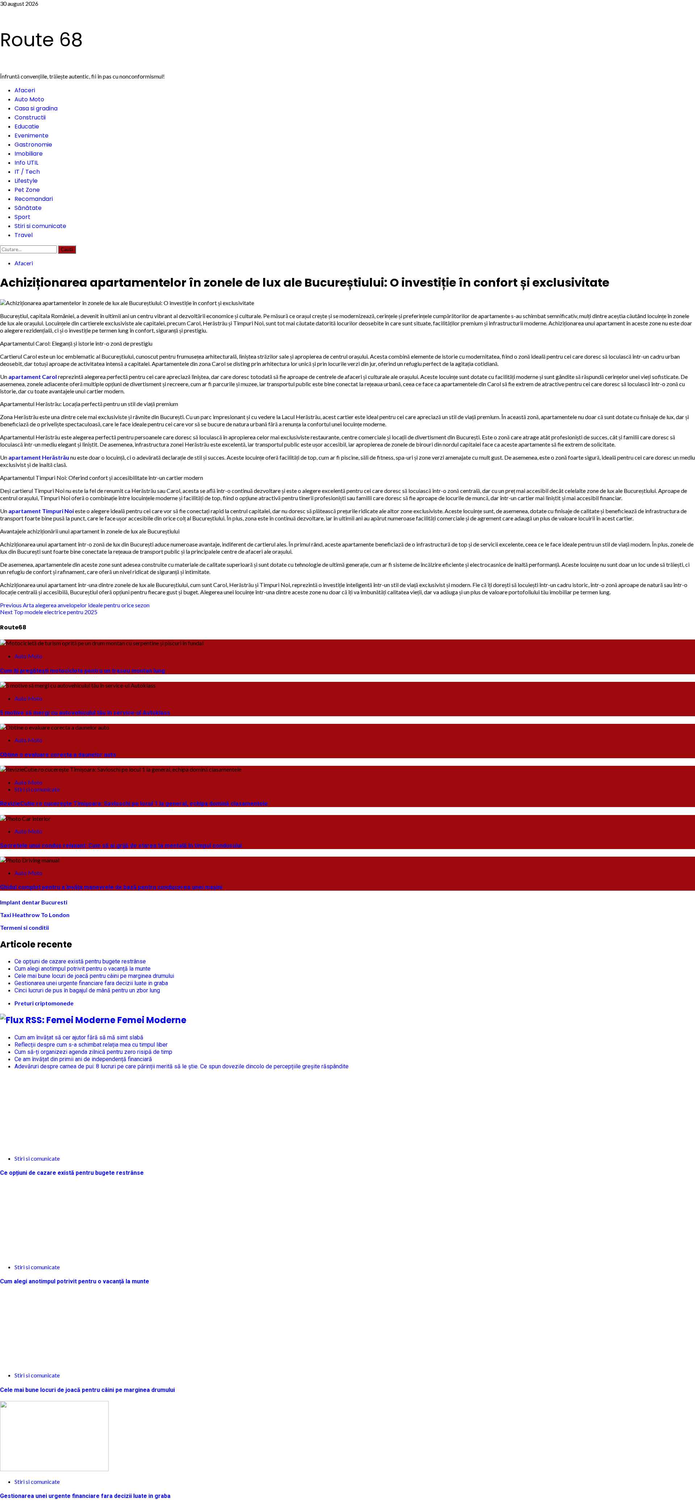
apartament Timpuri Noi (41, 510)
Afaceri (24, 90)
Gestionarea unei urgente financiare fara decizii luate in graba (91, 983)
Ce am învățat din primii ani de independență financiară (83, 1059)
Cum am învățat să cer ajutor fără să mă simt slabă (78, 1037)
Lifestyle (26, 181)
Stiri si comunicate (40, 226)
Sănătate (28, 208)
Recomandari (33, 199)
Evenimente (31, 135)
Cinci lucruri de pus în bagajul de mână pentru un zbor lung (87, 990)
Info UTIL (26, 163)
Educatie (26, 126)
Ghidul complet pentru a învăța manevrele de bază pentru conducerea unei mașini (111, 887)
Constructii (30, 117)
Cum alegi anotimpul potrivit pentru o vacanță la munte (82, 968)
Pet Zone (27, 190)
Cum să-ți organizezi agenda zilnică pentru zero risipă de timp (93, 1051)
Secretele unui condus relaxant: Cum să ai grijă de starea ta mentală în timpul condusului (121, 845)
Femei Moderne (151, 1020)
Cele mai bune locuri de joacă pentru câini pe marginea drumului (94, 975)
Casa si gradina (36, 108)
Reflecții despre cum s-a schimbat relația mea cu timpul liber (91, 1044)
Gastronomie (33, 144)
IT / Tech (27, 172)
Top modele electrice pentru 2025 (48, 611)
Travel (23, 235)
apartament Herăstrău (38, 457)
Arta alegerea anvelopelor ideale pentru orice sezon (74, 604)
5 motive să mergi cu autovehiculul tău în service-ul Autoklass (85, 712)
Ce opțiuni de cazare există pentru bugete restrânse (80, 961)
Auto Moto (29, 99)
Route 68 (41, 39)
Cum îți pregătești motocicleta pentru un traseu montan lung (82, 670)
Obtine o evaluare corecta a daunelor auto (58, 754)
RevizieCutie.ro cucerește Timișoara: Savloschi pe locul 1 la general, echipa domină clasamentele (134, 803)
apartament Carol (32, 376)
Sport (22, 217)
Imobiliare (28, 153)
